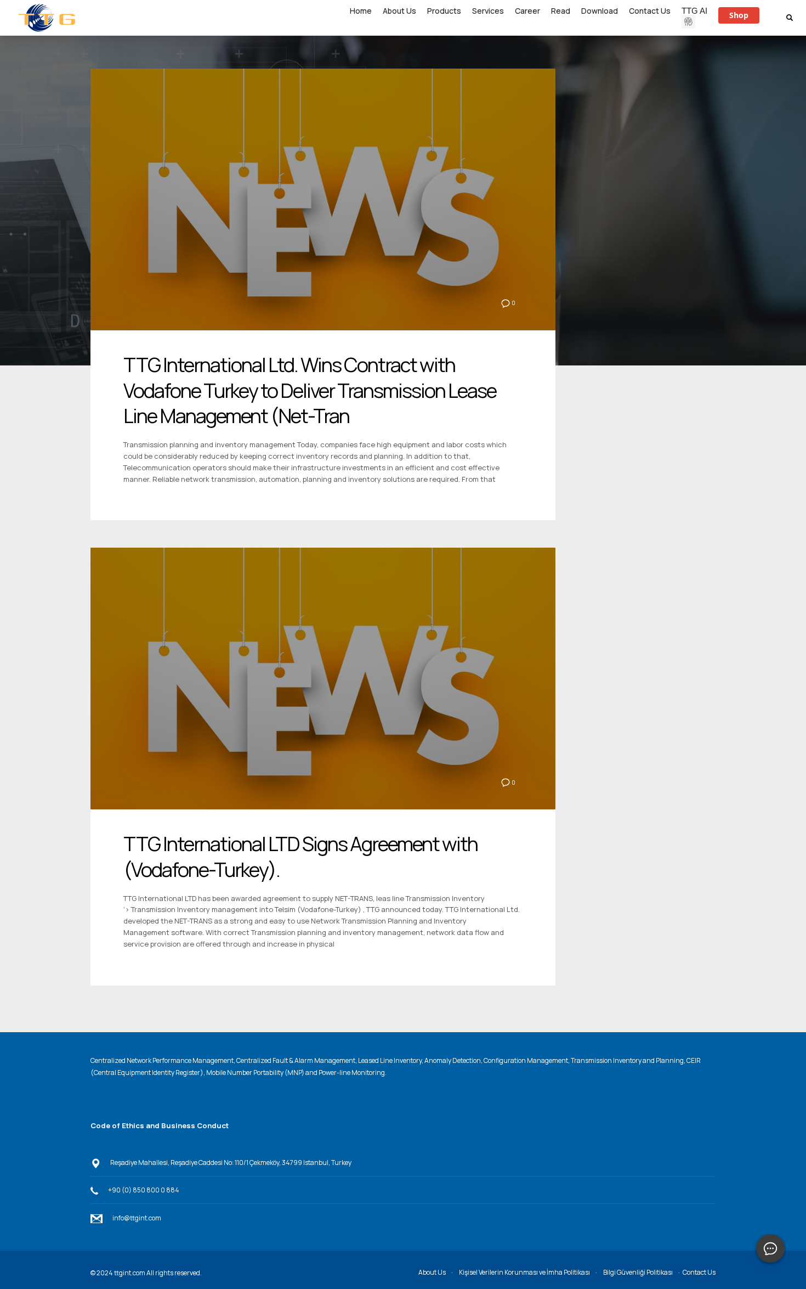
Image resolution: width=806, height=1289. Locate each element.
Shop (738, 15)
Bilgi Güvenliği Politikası (638, 1272)
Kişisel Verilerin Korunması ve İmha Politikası (524, 1272)
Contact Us (699, 1272)
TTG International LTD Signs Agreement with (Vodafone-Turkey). (300, 856)
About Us (432, 1272)
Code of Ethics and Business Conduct (159, 1125)
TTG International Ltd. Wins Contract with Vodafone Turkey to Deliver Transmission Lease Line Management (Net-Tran (309, 390)
